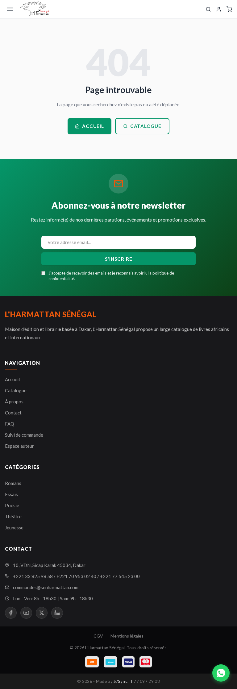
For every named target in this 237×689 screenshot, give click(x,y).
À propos (14, 401)
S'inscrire (118, 259)
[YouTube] (26, 613)
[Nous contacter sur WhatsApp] (221, 673)
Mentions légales (126, 635)
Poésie (12, 505)
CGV (98, 635)
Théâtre (13, 516)
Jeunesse (14, 527)
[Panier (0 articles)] (229, 9)
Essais (11, 494)
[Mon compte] (219, 9)
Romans (13, 483)
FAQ (9, 423)
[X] (42, 613)
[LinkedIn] (57, 613)
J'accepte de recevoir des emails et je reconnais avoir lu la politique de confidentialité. (111, 276)
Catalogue (145, 126)
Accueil (93, 126)
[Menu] (10, 9)
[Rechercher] (208, 9)
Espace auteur (19, 446)
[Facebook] (11, 613)
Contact (13, 412)
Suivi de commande (24, 435)
